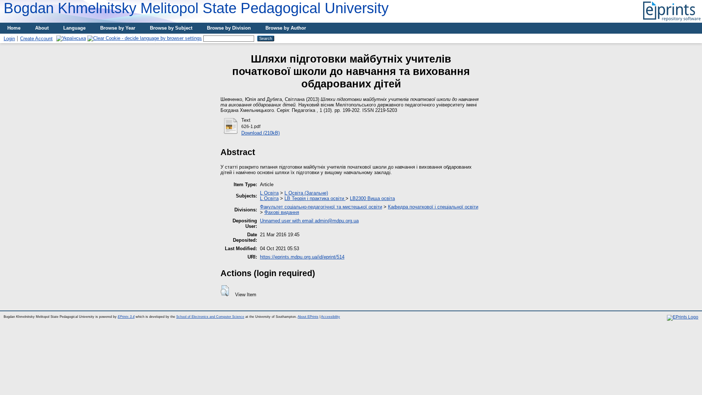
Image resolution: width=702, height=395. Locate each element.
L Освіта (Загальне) (306, 193)
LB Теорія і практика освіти (315, 198)
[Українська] (71, 38)
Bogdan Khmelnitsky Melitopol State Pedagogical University (196, 8)
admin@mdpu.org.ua (337, 220)
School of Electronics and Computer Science (210, 317)
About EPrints (308, 317)
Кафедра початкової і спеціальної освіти (433, 207)
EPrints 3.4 (126, 317)
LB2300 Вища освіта (372, 198)
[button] (224, 290)
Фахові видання (281, 212)
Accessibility (330, 317)
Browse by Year (117, 28)
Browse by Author (285, 28)
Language (74, 28)
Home (13, 28)
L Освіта (269, 193)
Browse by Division (229, 28)
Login (9, 38)
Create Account (36, 38)
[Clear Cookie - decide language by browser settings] (144, 38)
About (42, 28)
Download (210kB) (260, 133)
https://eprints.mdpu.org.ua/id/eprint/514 (302, 257)
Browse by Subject (171, 28)
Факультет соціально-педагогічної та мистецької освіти (321, 207)
